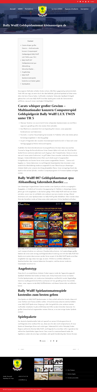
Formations (29, 9)
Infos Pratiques (71, 370)
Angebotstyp (26, 72)
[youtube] (85, 1)
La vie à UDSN (57, 9)
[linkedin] (80, 1)
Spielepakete (26, 84)
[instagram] (88, 1)
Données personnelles (73, 378)
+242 (19, 376)
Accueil (12, 9)
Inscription (84, 9)
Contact (92, 1)
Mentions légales (72, 374)
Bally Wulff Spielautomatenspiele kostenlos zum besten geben (31, 78)
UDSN (20, 9)
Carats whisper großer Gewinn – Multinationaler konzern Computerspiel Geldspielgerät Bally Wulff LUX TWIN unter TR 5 (30, 51)
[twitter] (83, 1)
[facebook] (77, 1)
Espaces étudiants (71, 9)
